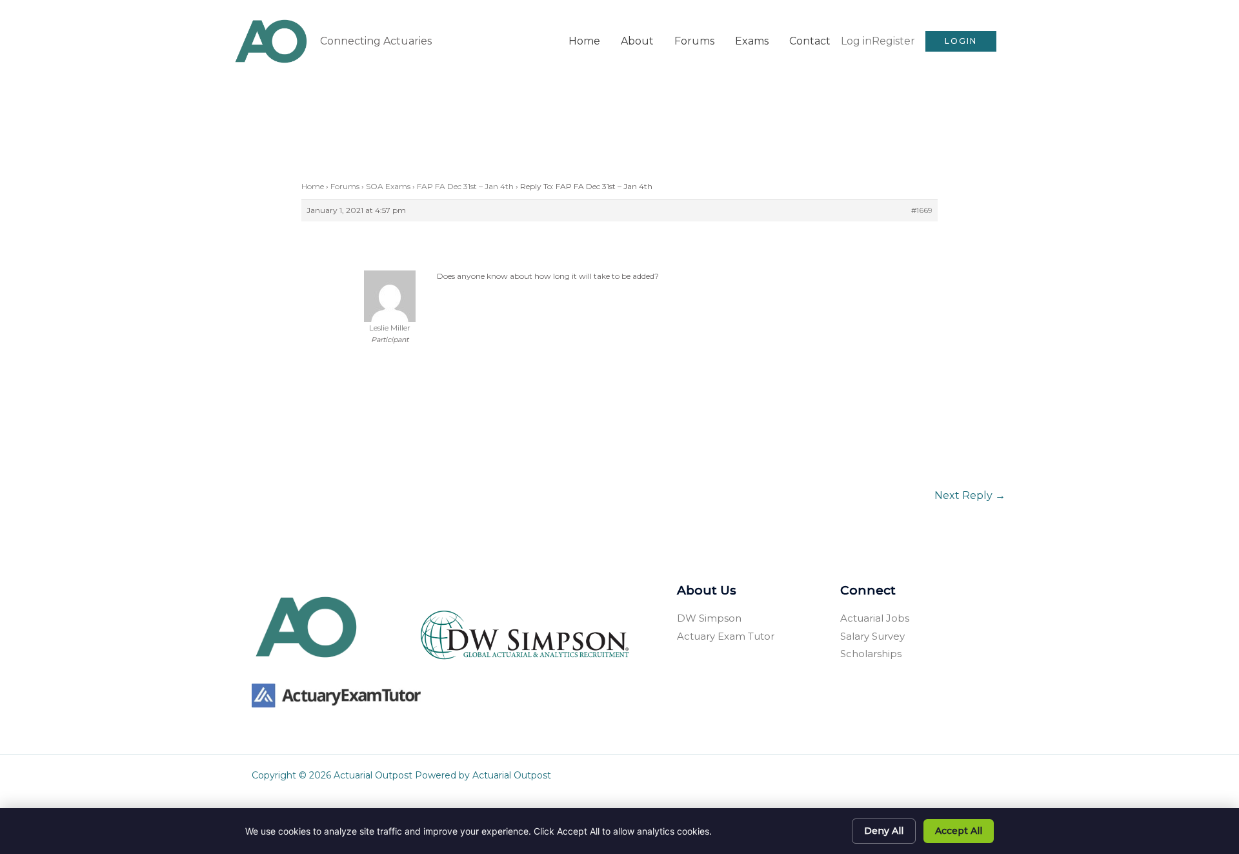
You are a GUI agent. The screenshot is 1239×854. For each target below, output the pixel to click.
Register (893, 41)
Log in (856, 41)
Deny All (883, 831)
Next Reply (969, 495)
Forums (694, 41)
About (637, 41)
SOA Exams (388, 186)
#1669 (921, 210)
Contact (810, 41)
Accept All (958, 831)
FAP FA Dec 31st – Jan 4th (465, 186)
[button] (960, 41)
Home (584, 41)
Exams (752, 41)
